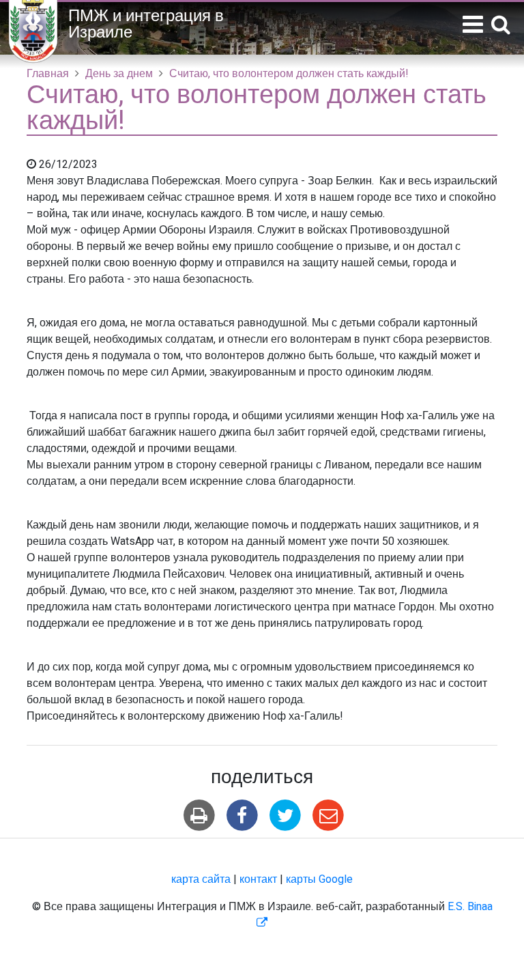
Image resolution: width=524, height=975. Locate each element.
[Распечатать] (199, 815)
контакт (258, 879)
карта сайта (201, 879)
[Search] (500, 25)
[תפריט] (473, 25)
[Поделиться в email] (328, 815)
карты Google (319, 879)
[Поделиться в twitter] (285, 815)
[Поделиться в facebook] (242, 815)
